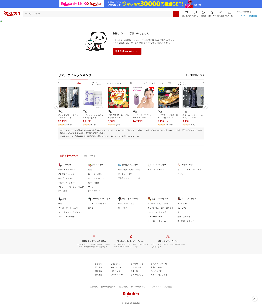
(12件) (93, 125)
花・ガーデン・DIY (155, 217)
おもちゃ (181, 174)
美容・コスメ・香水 (156, 169)
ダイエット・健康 (125, 174)
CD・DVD (182, 208)
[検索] (176, 14)
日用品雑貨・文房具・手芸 (129, 169)
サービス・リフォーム (157, 221)
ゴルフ (91, 208)
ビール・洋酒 (93, 183)
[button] (195, 14)
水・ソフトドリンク (96, 178)
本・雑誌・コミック (186, 221)
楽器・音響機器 (184, 217)
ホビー (180, 212)
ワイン (91, 187)
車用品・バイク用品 (126, 203)
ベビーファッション (66, 183)
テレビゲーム (183, 203)
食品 (90, 169)
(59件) (193, 125)
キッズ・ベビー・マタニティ (189, 169)
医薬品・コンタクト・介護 (129, 178)
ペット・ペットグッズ (157, 212)
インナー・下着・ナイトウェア (71, 187)
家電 (60, 203)
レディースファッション (68, 169)
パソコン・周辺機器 (66, 217)
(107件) (69, 125)
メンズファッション (66, 174)
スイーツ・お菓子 (95, 174)
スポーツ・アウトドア (97, 203)
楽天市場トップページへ (127, 51)
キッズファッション (66, 178)
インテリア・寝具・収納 (158, 203)
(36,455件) (169, 125)
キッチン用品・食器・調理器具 (160, 208)
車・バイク (122, 208)
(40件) (118, 125)
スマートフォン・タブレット (70, 212)
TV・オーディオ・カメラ (68, 208)
